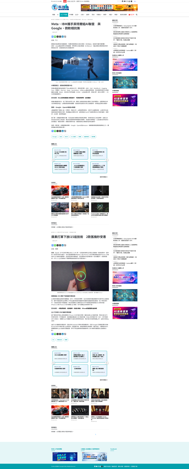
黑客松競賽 (123, 14)
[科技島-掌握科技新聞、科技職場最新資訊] (60, 7)
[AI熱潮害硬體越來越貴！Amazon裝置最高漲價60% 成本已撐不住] (80, 190)
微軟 (80, 136)
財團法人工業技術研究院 (98, 169)
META (66, 136)
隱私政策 (120, 466)
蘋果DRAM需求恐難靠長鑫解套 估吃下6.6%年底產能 (60, 214)
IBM (94, 44)
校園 (110, 14)
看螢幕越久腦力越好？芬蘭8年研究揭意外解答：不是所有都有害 (99, 197)
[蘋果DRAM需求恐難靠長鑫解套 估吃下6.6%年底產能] (60, 207)
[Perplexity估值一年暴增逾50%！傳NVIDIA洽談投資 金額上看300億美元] (100, 207)
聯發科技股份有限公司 (79, 169)
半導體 (71, 14)
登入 (135, 1)
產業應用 (57, 19)
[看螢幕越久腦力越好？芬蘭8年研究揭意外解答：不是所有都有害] (100, 190)
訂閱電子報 (134, 466)
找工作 (132, 14)
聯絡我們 (114, 466)
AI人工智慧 (64, 14)
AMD (52, 46)
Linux (57, 46)
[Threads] (131, 1)
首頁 (53, 19)
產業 (87, 14)
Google (55, 136)
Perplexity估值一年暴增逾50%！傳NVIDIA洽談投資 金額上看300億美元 (99, 214)
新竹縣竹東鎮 (96, 163)
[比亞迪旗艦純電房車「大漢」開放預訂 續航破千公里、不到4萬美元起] (60, 190)
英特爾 (102, 44)
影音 (93, 14)
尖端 (82, 14)
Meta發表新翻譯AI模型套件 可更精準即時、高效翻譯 (74, 98)
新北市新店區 (77, 150)
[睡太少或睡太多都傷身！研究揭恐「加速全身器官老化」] (80, 207)
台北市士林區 (58, 150)
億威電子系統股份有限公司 (61, 169)
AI (57, 44)
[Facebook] (122, 1)
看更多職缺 (103, 177)
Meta (89, 44)
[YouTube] (125, 1)
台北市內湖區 (77, 163)
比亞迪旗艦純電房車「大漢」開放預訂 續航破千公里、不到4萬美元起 (60, 197)
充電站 (99, 14)
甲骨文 (57, 90)
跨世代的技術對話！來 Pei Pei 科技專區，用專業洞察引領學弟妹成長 (87, 1)
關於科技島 (107, 466)
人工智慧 (74, 136)
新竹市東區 (95, 150)
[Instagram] (127, 1)
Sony (68, 90)
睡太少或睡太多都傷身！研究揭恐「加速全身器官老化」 (80, 214)
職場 (104, 14)
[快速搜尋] (136, 14)
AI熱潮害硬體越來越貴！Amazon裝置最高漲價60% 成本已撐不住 (80, 197)
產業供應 (87, 136)
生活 (76, 14)
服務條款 (127, 466)
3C (58, 14)
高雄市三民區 (58, 163)
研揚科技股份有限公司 (79, 155)
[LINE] (129, 1)
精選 (53, 14)
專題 (116, 14)
